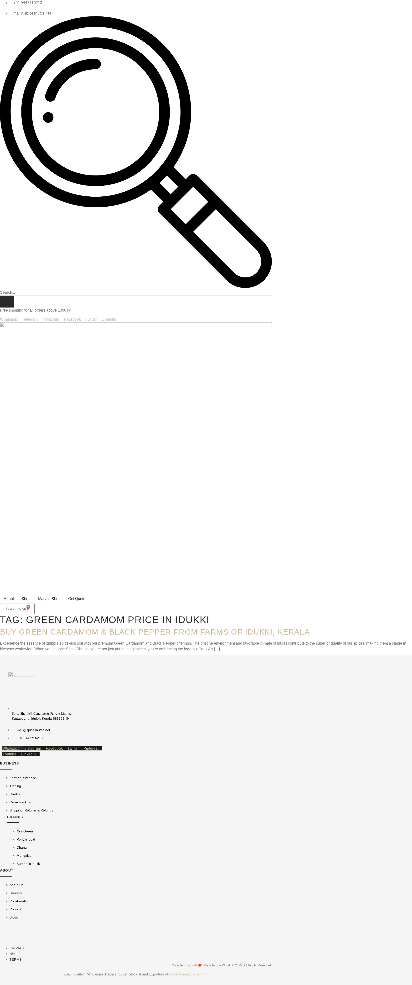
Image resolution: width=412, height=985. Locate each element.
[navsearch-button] (136, 287)
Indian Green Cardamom (188, 974)
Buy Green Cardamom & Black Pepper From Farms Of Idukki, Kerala (155, 632)
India (187, 965)
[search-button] (7, 302)
